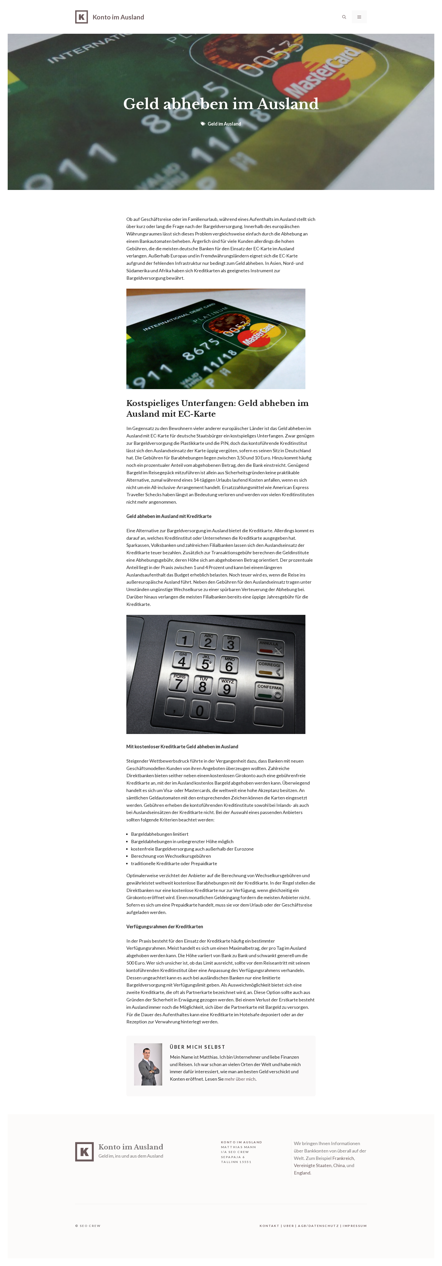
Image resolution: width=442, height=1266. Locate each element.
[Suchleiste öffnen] (344, 16)
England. (302, 1172)
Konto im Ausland (118, 17)
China (339, 1165)
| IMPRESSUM (353, 1226)
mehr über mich (240, 1079)
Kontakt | (271, 1226)
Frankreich (343, 1158)
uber (288, 1226)
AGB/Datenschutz (318, 1226)
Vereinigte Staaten (313, 1165)
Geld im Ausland (224, 124)
